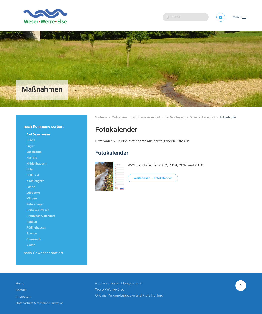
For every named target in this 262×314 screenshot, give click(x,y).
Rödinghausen (36, 227)
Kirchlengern (35, 181)
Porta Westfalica (37, 210)
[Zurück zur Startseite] (46, 17)
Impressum (23, 296)
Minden (31, 198)
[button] (239, 17)
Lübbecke (33, 192)
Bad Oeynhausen (38, 134)
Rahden (31, 222)
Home (20, 283)
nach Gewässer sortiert (43, 253)
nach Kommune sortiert (44, 126)
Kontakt (21, 290)
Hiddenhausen (36, 163)
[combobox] (186, 17)
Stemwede (33, 239)
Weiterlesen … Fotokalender (153, 178)
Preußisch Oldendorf (40, 216)
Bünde (30, 140)
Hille (29, 169)
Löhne (30, 187)
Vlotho (30, 245)
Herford (31, 158)
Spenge (31, 233)
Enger (30, 146)
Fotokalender (111, 153)
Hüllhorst (32, 175)
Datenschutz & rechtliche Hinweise (39, 303)
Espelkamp (34, 152)
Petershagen (35, 204)
